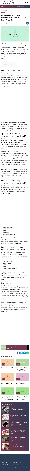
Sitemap (20, 462)
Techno (3, 12)
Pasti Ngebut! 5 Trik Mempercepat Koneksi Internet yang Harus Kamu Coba (18, 445)
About (7, 462)
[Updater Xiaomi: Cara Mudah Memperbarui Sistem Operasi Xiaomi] (22, 362)
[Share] (27, 23)
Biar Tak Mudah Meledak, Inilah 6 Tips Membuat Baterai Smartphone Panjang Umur (18, 423)
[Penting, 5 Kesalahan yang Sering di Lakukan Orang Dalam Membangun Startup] (5, 417)
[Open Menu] (25, 2)
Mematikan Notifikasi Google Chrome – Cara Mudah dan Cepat (21, 383)
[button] (23, 2)
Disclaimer (4, 464)
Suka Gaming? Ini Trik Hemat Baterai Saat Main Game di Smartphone (17, 438)
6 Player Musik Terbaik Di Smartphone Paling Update (17, 408)
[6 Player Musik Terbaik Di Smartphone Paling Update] (5, 409)
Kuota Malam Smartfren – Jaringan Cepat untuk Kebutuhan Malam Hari (7, 398)
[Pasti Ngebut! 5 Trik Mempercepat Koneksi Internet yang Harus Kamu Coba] (5, 446)
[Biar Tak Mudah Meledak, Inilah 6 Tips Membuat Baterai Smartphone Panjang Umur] (5, 424)
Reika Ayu (3, 23)
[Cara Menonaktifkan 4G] (7, 362)
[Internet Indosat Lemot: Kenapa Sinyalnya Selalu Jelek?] (7, 377)
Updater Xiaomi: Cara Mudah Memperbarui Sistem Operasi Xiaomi (21, 369)
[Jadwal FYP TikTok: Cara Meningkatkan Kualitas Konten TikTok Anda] (22, 391)
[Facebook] (18, 353)
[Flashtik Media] (7, 2)
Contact (14, 462)
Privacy (17, 464)
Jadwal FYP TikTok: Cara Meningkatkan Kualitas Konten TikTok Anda (22, 398)
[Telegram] (24, 353)
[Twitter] (21, 353)
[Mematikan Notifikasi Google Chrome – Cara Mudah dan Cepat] (22, 377)
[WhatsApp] (27, 353)
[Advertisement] (15, 104)
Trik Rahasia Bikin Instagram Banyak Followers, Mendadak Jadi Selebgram (17, 430)
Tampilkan (11, 64)
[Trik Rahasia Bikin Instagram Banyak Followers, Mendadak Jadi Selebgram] (5, 432)
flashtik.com (14, 467)
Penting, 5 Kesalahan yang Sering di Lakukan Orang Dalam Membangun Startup (18, 416)
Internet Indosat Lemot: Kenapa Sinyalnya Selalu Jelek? (7, 383)
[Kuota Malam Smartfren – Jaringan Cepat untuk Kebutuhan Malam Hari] (7, 391)
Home (2, 462)
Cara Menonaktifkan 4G (7, 367)
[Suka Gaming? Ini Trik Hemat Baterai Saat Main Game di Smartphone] (5, 439)
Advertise (11, 464)
